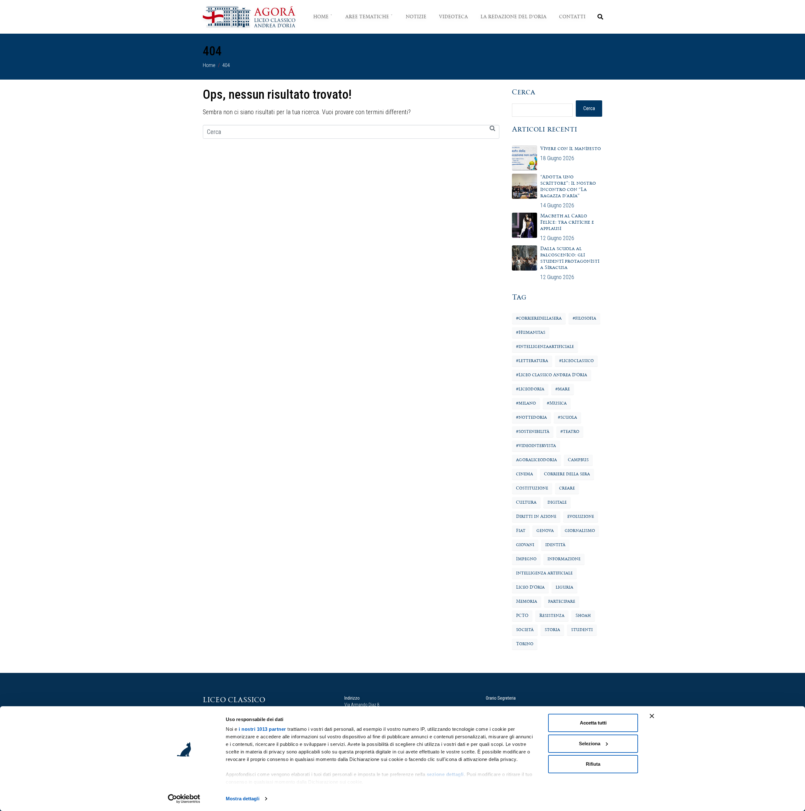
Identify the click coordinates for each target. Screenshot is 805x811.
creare (567, 488)
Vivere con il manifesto (571, 148)
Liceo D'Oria (530, 587)
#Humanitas (530, 332)
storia (552, 630)
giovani (525, 545)
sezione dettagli (445, 774)
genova (545, 531)
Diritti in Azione (536, 516)
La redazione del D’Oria (513, 16)
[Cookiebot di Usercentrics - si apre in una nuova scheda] (184, 798)
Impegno (526, 559)
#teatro (569, 431)
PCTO (522, 615)
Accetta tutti (593, 722)
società (525, 630)
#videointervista (536, 446)
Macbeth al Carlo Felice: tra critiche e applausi (567, 222)
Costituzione (532, 488)
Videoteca (453, 16)
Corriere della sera (567, 474)
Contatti (572, 16)
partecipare (561, 601)
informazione (563, 559)
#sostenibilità (532, 431)
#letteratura (532, 361)
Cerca (523, 92)
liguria (564, 587)
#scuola (567, 417)
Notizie (416, 16)
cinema (524, 474)
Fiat (520, 531)
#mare (562, 389)
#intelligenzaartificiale (545, 346)
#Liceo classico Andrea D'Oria (551, 375)
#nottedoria (531, 417)
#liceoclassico (576, 361)
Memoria (526, 601)
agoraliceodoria (536, 460)
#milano (526, 403)
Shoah (583, 615)
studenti (582, 630)
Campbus (578, 460)
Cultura (526, 502)
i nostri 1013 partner (262, 729)
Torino (524, 644)
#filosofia (584, 318)
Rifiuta (593, 764)
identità (555, 545)
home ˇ (323, 16)
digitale (557, 502)
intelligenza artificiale (544, 573)
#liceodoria (530, 389)
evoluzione (580, 516)
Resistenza (551, 615)
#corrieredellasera (539, 318)
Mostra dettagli (242, 798)
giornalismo (580, 531)
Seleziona (589, 743)
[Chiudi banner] (652, 716)
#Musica (557, 403)
